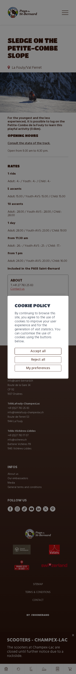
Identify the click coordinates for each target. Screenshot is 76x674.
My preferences (38, 368)
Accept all (38, 351)
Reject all (38, 359)
